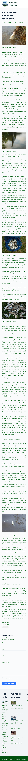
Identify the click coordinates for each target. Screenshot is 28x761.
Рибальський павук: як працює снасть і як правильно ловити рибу (16, 707)
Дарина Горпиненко (16, 708)
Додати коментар (6, 662)
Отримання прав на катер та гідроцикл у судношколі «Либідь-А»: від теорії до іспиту (17, 722)
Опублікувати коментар (9, 683)
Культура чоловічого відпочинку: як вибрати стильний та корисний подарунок (16, 737)
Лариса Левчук (15, 738)
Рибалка (21, 22)
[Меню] (25, 3)
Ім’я (3, 642)
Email (3, 649)
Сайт (3, 655)
